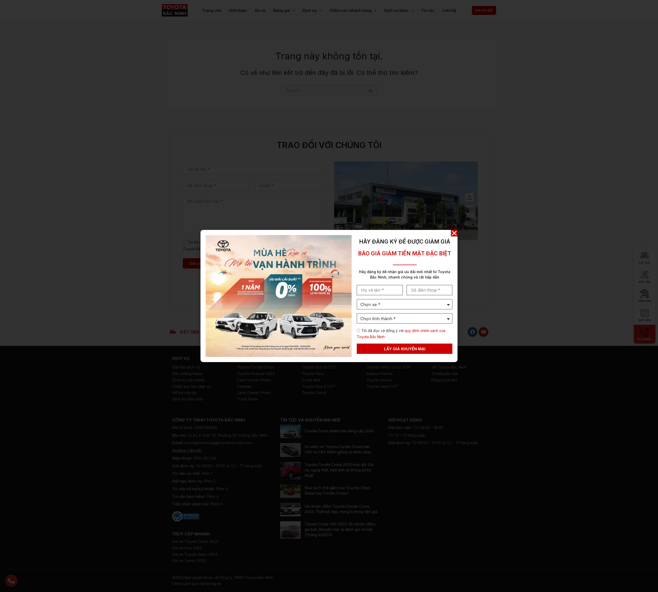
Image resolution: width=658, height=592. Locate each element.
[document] (329, 296)
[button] (454, 233)
